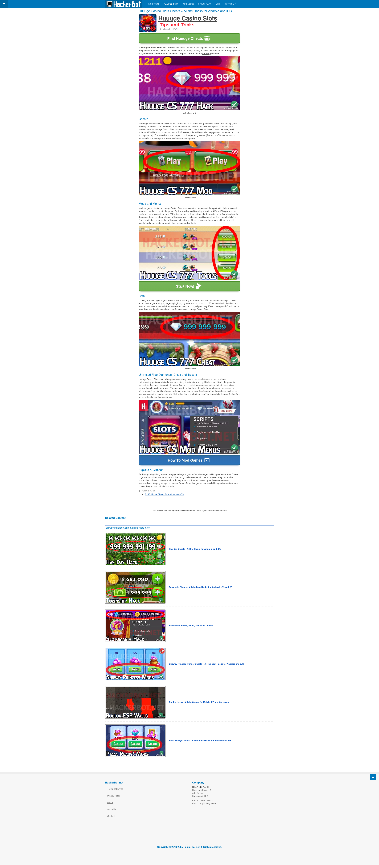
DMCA (110, 802)
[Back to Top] (373, 777)
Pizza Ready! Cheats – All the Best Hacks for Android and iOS (200, 740)
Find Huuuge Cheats (185, 38)
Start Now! (185, 286)
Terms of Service (115, 788)
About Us (111, 809)
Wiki (218, 4)
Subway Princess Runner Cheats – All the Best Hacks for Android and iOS (206, 663)
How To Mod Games (185, 460)
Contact (111, 816)
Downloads (204, 4)
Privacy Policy (113, 795)
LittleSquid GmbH (200, 787)
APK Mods (188, 4)
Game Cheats (171, 4)
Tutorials (230, 4)
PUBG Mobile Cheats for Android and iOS (164, 494)
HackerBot (153, 4)
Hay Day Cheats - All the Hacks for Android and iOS (195, 548)
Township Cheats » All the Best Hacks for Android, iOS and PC (200, 587)
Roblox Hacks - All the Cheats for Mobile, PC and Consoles (199, 702)
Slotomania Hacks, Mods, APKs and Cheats (191, 625)
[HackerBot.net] (123, 4)
